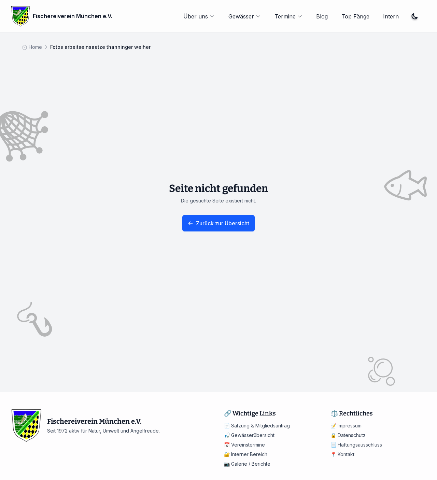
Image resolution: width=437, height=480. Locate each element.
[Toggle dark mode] (414, 16)
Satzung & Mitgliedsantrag (257, 425)
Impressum (346, 425)
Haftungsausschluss (356, 445)
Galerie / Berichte (247, 464)
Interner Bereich (245, 454)
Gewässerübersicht (249, 435)
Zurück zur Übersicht (222, 223)
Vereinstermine (244, 445)
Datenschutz (348, 435)
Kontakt (342, 454)
